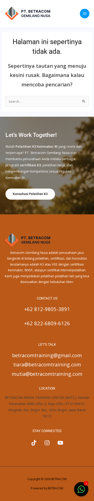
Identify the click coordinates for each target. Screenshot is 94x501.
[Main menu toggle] (84, 13)
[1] (81, 491)
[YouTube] (60, 443)
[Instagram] (47, 443)
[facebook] (34, 443)
